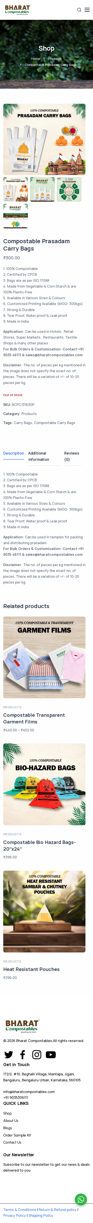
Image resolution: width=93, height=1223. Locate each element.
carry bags (23, 422)
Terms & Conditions (19, 1209)
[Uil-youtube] (50, 1054)
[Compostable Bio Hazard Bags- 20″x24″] (44, 784)
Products (55, 59)
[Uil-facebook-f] (22, 1054)
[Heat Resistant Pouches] (44, 911)
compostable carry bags (54, 422)
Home (35, 59)
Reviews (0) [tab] (71, 456)
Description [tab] (13, 453)
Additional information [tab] (38, 456)
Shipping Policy (41, 1215)
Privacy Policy (14, 1215)
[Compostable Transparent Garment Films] (44, 657)
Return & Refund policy (58, 1209)
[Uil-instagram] (36, 1054)
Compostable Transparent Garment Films (34, 718)
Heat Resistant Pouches (31, 969)
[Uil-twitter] (8, 1054)
